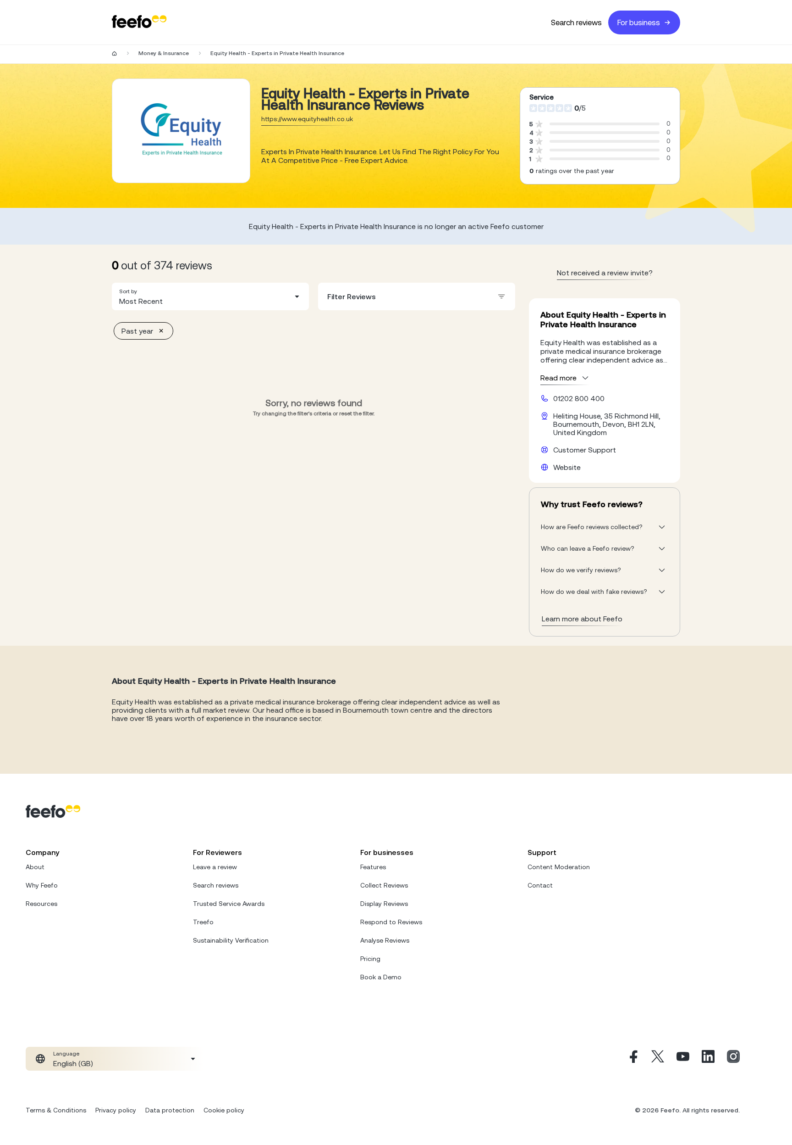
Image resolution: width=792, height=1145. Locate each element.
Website (567, 467)
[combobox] (210, 296)
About (35, 867)
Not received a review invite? (605, 272)
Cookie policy (224, 1110)
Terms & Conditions (56, 1110)
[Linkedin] (708, 1058)
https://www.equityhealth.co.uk (307, 119)
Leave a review (215, 867)
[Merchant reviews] (181, 131)
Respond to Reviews (391, 922)
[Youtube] (682, 1058)
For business (638, 22)
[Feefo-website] (139, 22)
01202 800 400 (579, 398)
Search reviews (576, 22)
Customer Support (584, 450)
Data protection (169, 1110)
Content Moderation (559, 867)
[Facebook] (632, 1058)
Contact (540, 885)
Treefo (203, 922)
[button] (210, 296)
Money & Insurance (163, 53)
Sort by (128, 291)
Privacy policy (115, 1110)
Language (66, 1053)
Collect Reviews (384, 885)
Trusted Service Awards (228, 903)
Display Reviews (384, 903)
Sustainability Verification (231, 940)
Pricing (370, 958)
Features (373, 867)
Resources (41, 903)
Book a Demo (381, 977)
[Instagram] (733, 1058)
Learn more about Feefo (582, 618)
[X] (657, 1058)
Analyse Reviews (384, 940)
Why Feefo (42, 885)
